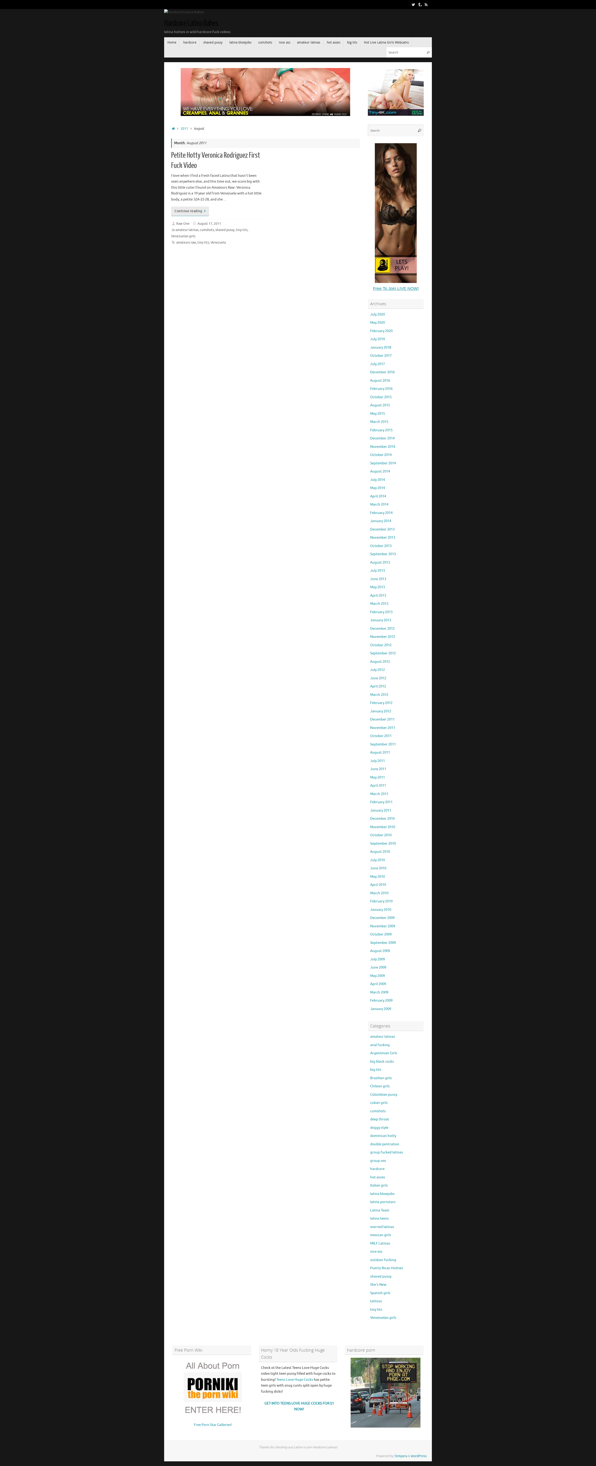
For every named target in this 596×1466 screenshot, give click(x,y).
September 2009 (383, 943)
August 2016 (380, 380)
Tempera (400, 1456)
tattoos (376, 1301)
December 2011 (382, 719)
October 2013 (381, 546)
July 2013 (377, 570)
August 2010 (380, 852)
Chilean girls (380, 1086)
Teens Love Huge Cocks (294, 1380)
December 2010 (382, 818)
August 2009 (380, 951)
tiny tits (241, 230)
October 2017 (381, 356)
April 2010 (378, 885)
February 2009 (381, 1000)
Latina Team (379, 1210)
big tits (375, 1070)
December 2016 (382, 372)
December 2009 (382, 918)
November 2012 (382, 637)
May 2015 (377, 414)
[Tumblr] (420, 4)
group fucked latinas (386, 1152)
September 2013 (383, 554)
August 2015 (380, 405)
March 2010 (379, 893)
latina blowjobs (382, 1194)
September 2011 (383, 744)
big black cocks (382, 1061)
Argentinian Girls (383, 1053)
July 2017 (377, 364)
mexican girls (380, 1235)
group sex (378, 1161)
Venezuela (218, 243)
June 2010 (378, 868)
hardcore (377, 1169)
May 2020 (377, 322)
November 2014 (382, 447)
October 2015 (381, 397)
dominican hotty (383, 1136)
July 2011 (377, 761)
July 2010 (377, 860)
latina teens (379, 1218)
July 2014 (377, 480)
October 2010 (381, 835)
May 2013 (377, 587)
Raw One (183, 224)
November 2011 (382, 728)
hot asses (377, 1177)
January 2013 (380, 620)
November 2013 (382, 537)
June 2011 (378, 769)
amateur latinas (187, 230)
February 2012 (381, 703)
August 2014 (380, 471)
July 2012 (377, 670)
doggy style (379, 1128)
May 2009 (377, 976)
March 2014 (379, 504)
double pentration (384, 1144)
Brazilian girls (381, 1078)
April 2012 (378, 686)
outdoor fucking (383, 1260)
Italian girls (379, 1185)
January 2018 (380, 347)
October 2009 (381, 934)
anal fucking (380, 1045)
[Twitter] (413, 4)
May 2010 (377, 876)
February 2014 (381, 513)
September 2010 (383, 843)
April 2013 (378, 595)
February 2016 (381, 389)
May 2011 (377, 777)
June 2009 (378, 967)
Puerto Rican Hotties (386, 1268)
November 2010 (382, 827)
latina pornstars (383, 1202)
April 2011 (378, 785)
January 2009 (380, 1009)
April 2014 (378, 496)
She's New (378, 1284)
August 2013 (380, 562)
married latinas (382, 1227)
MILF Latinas (380, 1243)
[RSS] (426, 4)
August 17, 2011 (209, 224)
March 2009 (379, 992)
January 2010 (380, 910)
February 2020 (381, 331)
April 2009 (378, 984)
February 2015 (381, 430)
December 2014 (382, 438)
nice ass (376, 1251)
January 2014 (380, 521)
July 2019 (377, 339)
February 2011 (381, 802)
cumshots (207, 230)
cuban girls (379, 1103)
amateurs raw (186, 243)
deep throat (379, 1119)
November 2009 (382, 926)
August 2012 (380, 662)
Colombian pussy (383, 1094)
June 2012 (378, 678)
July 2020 (377, 314)
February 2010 (381, 901)
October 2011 (381, 736)
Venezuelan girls (183, 236)
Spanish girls (380, 1293)
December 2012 (382, 628)
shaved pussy (224, 230)
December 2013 (382, 529)
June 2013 (378, 579)
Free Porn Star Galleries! (213, 1425)
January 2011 (380, 810)
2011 (184, 129)
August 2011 (380, 752)
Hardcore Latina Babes (191, 23)
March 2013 (379, 604)
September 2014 (383, 463)
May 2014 (377, 488)
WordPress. (419, 1456)
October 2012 (381, 645)
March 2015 (379, 422)
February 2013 (381, 612)
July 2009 (377, 959)
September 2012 (383, 653)
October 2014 (381, 455)
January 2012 (380, 711)
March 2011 (379, 794)
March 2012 (379, 695)
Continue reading (188, 211)
